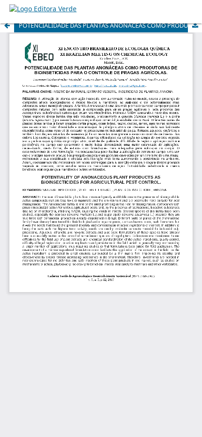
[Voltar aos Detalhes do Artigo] (7, 25)
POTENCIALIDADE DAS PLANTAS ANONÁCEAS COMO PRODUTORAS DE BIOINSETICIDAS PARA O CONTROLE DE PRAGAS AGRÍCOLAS (110, 25)
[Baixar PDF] (195, 25)
